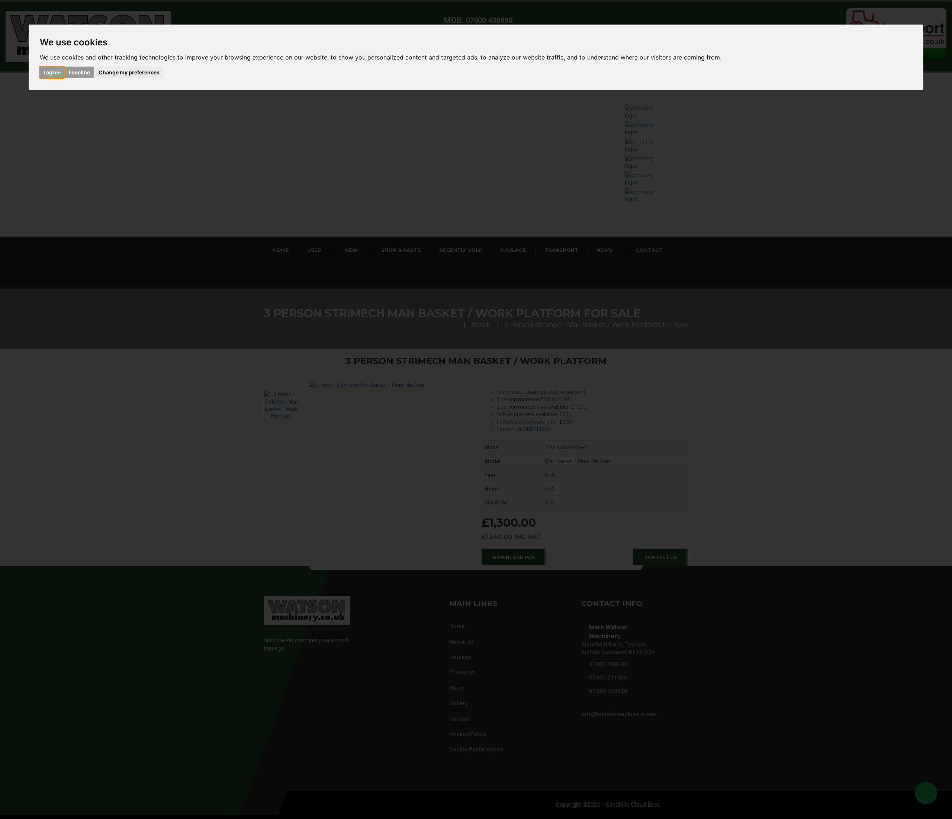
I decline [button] (79, 72)
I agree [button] (52, 72)
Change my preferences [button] (129, 72)
